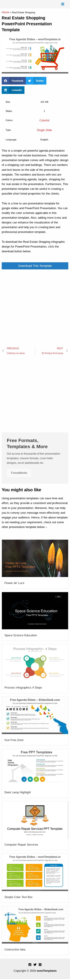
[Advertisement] (35, 308)
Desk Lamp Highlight (17, 792)
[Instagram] (40, 964)
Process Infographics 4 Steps (23, 687)
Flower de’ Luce (14, 583)
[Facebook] (29, 964)
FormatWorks (19, 472)
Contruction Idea (14, 949)
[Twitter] (35, 964)
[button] (14, 81)
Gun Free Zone (13, 740)
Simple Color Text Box (18, 897)
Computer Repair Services (21, 844)
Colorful (44, 120)
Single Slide (44, 130)
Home (5, 12)
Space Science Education (20, 635)
